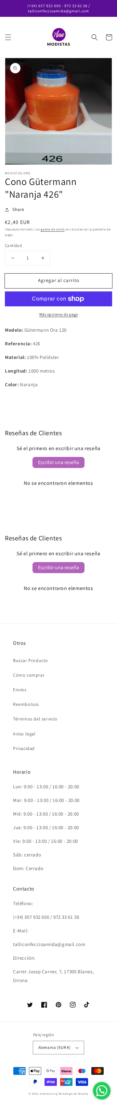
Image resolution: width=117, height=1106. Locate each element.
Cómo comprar (29, 675)
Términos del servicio (35, 719)
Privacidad (24, 748)
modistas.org (48, 1093)
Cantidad (13, 245)
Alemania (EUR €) (54, 1047)
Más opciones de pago (58, 314)
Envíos (20, 690)
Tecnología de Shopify (73, 1093)
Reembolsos (26, 704)
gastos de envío (53, 229)
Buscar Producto (30, 660)
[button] (8, 37)
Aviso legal (24, 734)
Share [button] (18, 209)
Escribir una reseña (58, 462)
